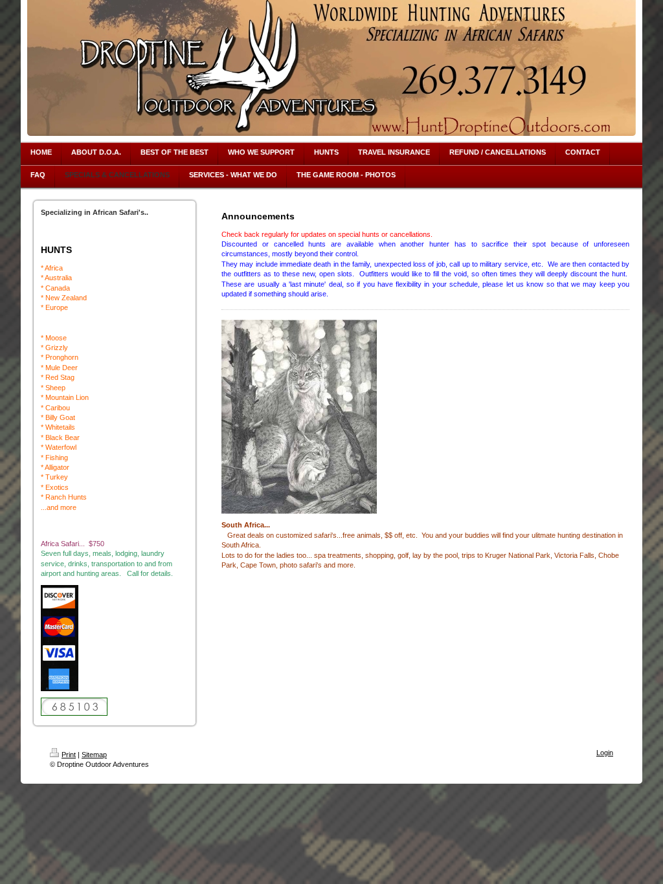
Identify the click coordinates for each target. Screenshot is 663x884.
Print (69, 754)
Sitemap (94, 754)
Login (604, 753)
